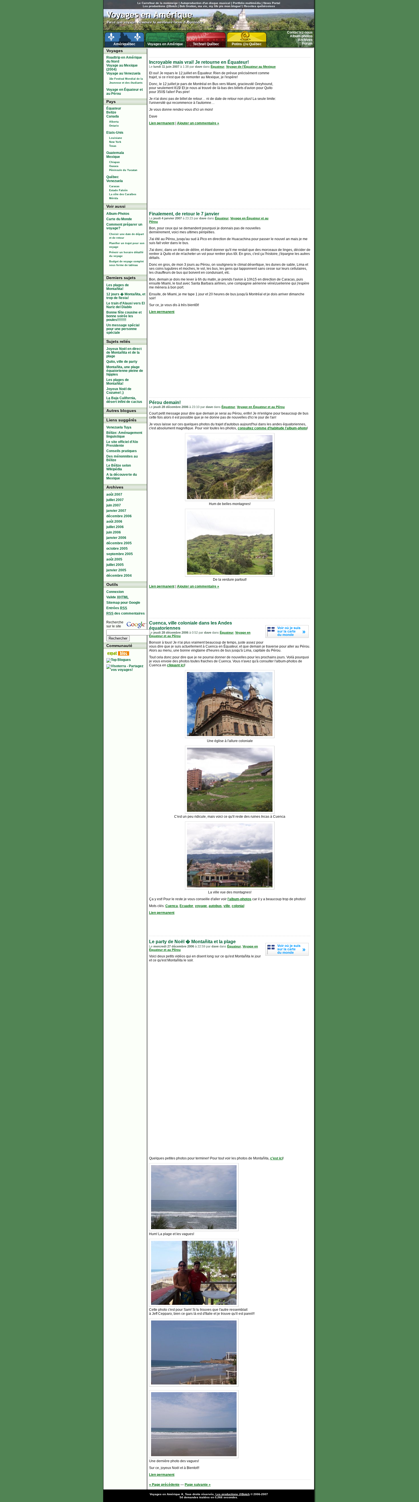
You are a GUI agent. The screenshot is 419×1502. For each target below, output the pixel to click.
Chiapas (114, 162)
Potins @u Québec (247, 44)
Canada (112, 116)
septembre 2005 (119, 554)
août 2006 (114, 522)
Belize (111, 112)
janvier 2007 (116, 511)
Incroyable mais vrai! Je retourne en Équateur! (199, 62)
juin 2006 (113, 532)
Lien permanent (161, 123)
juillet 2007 (115, 500)
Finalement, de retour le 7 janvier (184, 213)
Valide (117, 597)
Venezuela (114, 181)
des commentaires (125, 613)
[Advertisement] (215, 51)
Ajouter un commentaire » (198, 123)
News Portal (271, 3)
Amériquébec (124, 44)
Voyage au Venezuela (123, 73)
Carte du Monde (119, 219)
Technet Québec (206, 44)
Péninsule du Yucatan (123, 170)
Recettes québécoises (259, 6)
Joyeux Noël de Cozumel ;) (118, 391)
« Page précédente (164, 1485)
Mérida (113, 198)
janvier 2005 (116, 570)
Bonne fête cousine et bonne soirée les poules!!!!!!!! (124, 316)
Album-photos (301, 36)
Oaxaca (113, 166)
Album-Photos (117, 214)
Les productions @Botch (160, 6)
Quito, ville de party (121, 362)
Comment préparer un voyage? (124, 226)
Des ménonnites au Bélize (122, 458)
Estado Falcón (118, 190)
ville (226, 906)
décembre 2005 (119, 543)
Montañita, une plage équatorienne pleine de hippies (124, 370)
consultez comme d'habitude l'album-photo (272, 428)
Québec (112, 177)
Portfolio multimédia (247, 3)
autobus (215, 906)
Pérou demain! (165, 402)
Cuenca (171, 906)
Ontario (114, 125)
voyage (201, 906)
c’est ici (276, 1158)
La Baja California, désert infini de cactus (124, 400)
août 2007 (114, 494)
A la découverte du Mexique (121, 476)
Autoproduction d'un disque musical (205, 3)
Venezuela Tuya (118, 427)
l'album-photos (239, 899)
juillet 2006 (115, 527)
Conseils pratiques (121, 451)
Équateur (217, 66)
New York (115, 142)
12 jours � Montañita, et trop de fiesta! (125, 296)
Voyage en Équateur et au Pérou (261, 407)
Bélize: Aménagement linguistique (124, 434)
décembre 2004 (119, 576)
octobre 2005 (117, 549)
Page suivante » (198, 1485)
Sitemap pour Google (123, 603)
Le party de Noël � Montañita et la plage (192, 941)
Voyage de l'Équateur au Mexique (251, 66)
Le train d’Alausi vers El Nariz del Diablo (125, 305)
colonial (238, 906)
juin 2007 (113, 505)
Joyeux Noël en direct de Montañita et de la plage (124, 352)
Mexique (113, 157)
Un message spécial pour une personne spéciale (122, 329)
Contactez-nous (300, 32)
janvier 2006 (116, 538)
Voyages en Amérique (165, 44)
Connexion (115, 592)
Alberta (114, 121)
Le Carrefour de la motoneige (157, 3)
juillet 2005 (115, 565)
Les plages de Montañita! (117, 287)
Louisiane (115, 138)
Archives (305, 40)
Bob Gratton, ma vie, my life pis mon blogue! (210, 6)
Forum (307, 44)
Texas (112, 146)
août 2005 (114, 559)
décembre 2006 (119, 516)
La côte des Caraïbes (122, 194)
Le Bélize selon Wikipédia (118, 467)
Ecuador (186, 906)
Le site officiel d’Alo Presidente (122, 444)
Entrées (116, 608)
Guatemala (115, 153)
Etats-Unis (114, 133)
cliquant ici (175, 665)
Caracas (114, 186)
